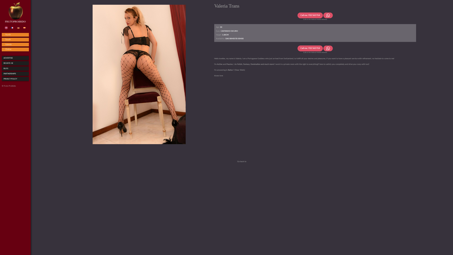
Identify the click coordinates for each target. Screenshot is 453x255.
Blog (6, 68)
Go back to (241, 161)
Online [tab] (8, 49)
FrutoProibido (15, 21)
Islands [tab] (8, 44)
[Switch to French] (12, 27)
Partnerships (10, 74)
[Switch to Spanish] (24, 27)
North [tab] (8, 35)
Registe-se (8, 63)
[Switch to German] (18, 27)
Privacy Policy (10, 79)
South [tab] (8, 39)
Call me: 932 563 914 (310, 15)
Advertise (8, 58)
